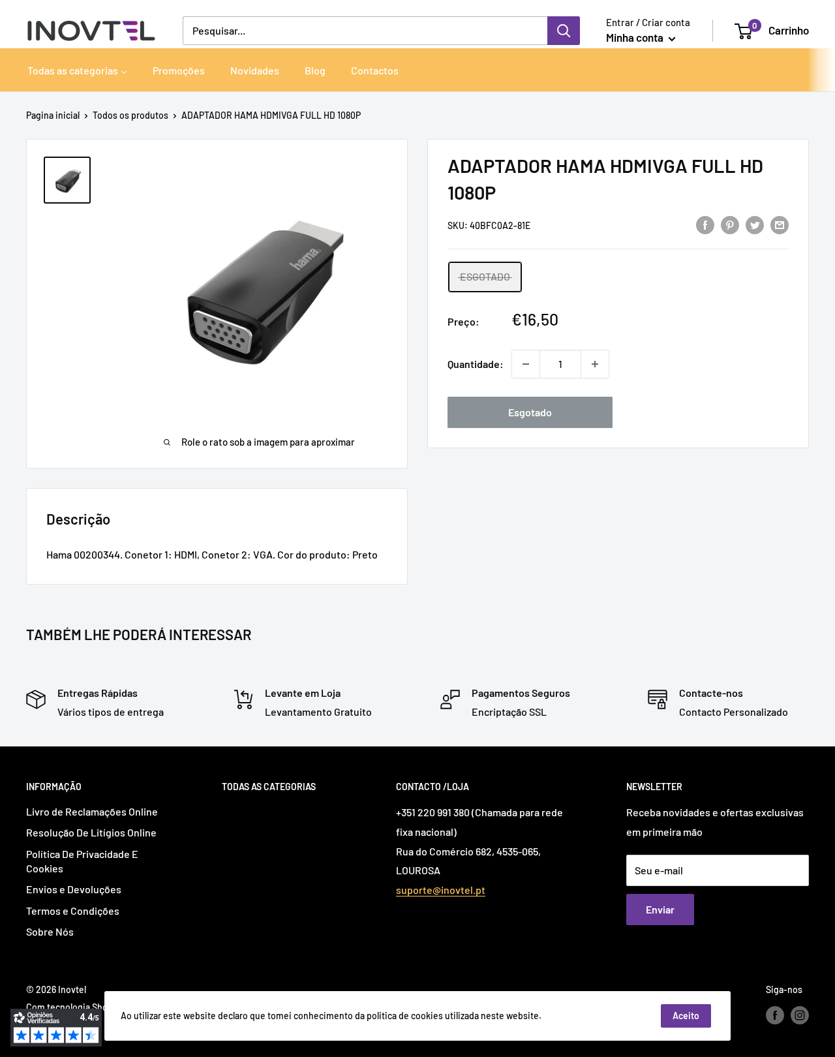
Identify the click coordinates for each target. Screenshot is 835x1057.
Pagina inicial (53, 115)
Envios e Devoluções (73, 889)
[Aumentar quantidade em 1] (595, 364)
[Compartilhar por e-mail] (779, 224)
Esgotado (530, 412)
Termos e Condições (72, 910)
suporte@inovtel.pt (440, 889)
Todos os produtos (130, 115)
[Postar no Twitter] (755, 224)
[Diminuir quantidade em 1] (525, 364)
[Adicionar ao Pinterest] (730, 224)
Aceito (686, 1015)
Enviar (660, 909)
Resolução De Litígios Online (91, 832)
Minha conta (635, 37)
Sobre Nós (50, 931)
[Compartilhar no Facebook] (705, 224)
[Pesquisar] (563, 30)
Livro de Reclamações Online (92, 811)
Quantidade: (476, 364)
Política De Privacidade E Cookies (82, 861)
